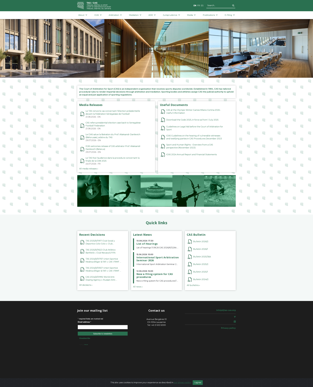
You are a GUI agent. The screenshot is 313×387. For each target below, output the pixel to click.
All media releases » (88, 169)
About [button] (81, 15)
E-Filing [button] (228, 15)
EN (195, 5)
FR (198, 5)
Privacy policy (228, 328)
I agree (197, 382)
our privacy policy (182, 382)
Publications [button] (209, 15)
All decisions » (85, 285)
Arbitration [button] (114, 15)
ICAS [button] (96, 15)
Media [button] (190, 15)
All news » (138, 287)
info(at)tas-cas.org (226, 310)
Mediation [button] (134, 15)
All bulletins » (193, 285)
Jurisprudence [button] (170, 15)
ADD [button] (150, 15)
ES (202, 5)
